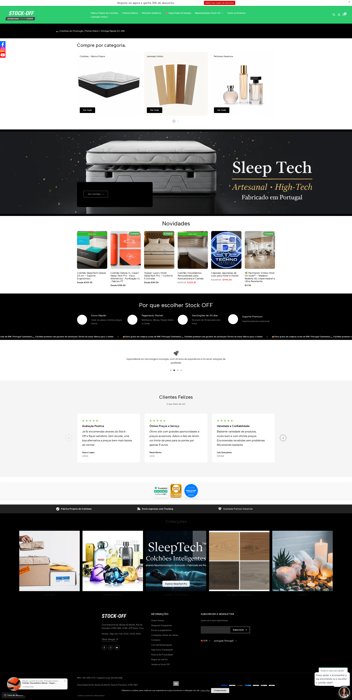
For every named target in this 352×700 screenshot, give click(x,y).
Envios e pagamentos (161, 630)
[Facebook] (3, 44)
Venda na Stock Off (160, 664)
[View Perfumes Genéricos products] (112, 561)
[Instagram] (3, 49)
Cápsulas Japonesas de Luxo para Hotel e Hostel (224, 274)
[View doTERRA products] (302, 561)
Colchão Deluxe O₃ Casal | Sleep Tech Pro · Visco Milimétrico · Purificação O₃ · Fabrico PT (125, 277)
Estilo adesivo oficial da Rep (239, 595)
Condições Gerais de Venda (164, 635)
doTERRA (302, 595)
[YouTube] (3, 55)
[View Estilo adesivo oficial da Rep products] (239, 561)
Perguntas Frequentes (161, 625)
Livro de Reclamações (161, 645)
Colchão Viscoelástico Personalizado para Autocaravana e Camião (191, 276)
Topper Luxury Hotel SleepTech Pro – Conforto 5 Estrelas (158, 276)
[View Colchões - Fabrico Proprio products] (176, 561)
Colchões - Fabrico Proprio (176, 595)
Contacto (155, 640)
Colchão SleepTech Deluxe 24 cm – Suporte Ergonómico (91, 276)
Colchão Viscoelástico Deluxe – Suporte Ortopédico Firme (39, 683)
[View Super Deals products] (49, 561)
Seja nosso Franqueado (162, 650)
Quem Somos (157, 620)
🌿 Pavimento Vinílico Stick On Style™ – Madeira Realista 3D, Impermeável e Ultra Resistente (260, 277)
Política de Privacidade (162, 654)
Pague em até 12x (159, 659)
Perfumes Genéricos (113, 595)
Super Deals (49, 595)
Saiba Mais (205, 690)
